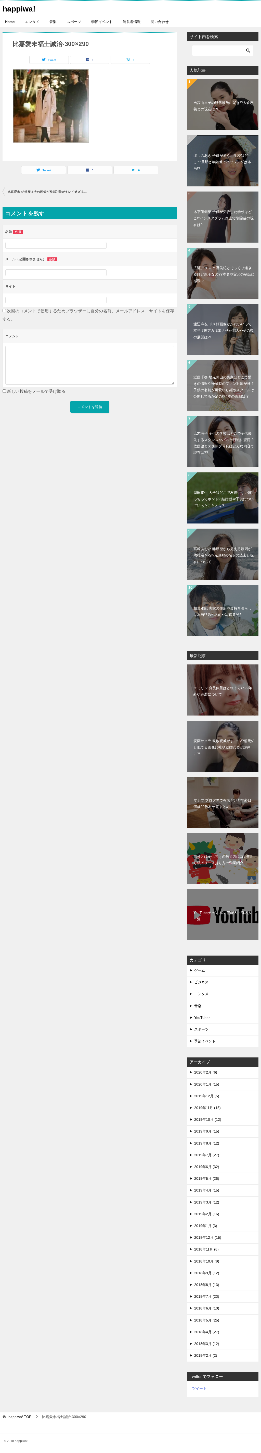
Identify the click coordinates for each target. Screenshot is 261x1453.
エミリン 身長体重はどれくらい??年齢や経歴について (222, 691)
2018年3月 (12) (206, 1344)
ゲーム (199, 970)
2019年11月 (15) (207, 1108)
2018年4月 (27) (206, 1332)
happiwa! (19, 9)
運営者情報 (132, 22)
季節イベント (102, 22)
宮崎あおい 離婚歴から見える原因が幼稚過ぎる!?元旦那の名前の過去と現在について (223, 555)
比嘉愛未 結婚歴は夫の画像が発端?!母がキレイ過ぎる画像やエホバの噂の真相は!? (49, 192)
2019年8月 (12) (206, 1143)
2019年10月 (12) (207, 1119)
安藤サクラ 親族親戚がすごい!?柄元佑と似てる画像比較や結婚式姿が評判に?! (224, 747)
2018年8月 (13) (206, 1285)
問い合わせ (160, 22)
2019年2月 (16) (206, 1214)
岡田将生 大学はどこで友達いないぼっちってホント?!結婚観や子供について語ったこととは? (223, 499)
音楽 (53, 22)
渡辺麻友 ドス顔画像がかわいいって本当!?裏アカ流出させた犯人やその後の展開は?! (223, 330)
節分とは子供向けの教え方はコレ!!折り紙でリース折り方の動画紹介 (223, 859)
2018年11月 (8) (206, 1249)
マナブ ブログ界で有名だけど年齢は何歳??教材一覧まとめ (222, 803)
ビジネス (201, 982)
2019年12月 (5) (206, 1096)
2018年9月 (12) (206, 1273)
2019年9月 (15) (206, 1131)
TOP (19, 1417)
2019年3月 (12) (206, 1202)
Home (10, 22)
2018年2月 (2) (205, 1355)
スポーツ (74, 22)
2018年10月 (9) (206, 1261)
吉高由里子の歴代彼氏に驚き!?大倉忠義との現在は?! (223, 106)
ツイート (199, 1388)
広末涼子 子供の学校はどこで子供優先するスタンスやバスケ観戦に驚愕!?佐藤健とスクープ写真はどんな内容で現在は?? (223, 443)
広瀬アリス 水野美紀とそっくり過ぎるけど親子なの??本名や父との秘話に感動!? (224, 274)
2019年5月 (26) (206, 1178)
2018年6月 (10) (206, 1308)
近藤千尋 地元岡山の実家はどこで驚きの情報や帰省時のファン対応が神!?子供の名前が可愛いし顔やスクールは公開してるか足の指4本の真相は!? (223, 387)
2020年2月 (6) (205, 1072)
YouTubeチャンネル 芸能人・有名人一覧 (222, 916)
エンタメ (32, 22)
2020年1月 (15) (206, 1084)
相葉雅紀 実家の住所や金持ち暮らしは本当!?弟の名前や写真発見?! (222, 611)
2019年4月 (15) (206, 1190)
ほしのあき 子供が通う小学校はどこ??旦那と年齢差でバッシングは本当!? (222, 161)
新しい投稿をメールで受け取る (36, 391)
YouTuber (202, 1018)
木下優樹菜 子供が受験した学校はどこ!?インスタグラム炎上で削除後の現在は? (223, 218)
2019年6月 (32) (206, 1167)
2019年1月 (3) (205, 1226)
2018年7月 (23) (206, 1296)
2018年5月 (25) (206, 1320)
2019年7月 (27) (206, 1155)
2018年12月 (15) (207, 1237)
